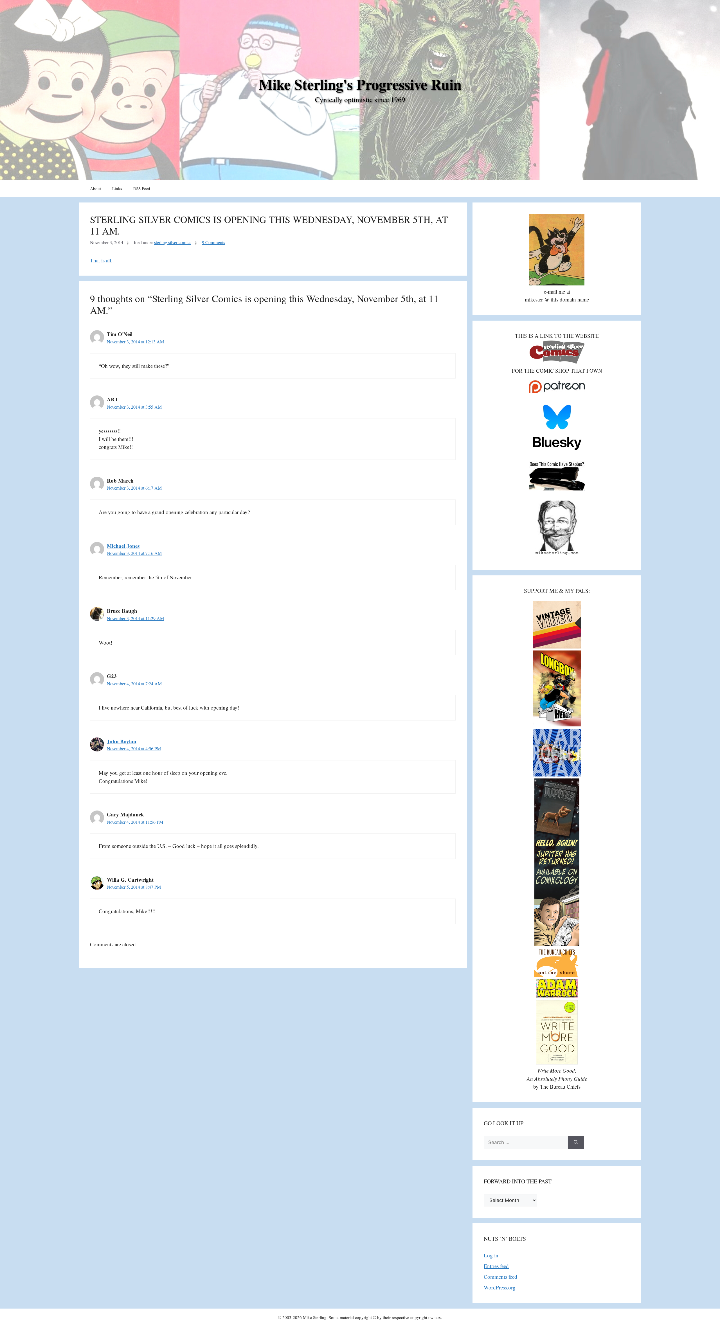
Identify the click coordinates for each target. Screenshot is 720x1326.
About (95, 188)
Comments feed (500, 1276)
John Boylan (121, 741)
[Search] (576, 1142)
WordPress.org (500, 1287)
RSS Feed (141, 188)
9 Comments (213, 242)
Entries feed (496, 1265)
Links (117, 188)
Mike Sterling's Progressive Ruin (360, 84)
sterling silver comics (172, 242)
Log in (491, 1255)
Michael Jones (123, 546)
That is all (100, 260)
